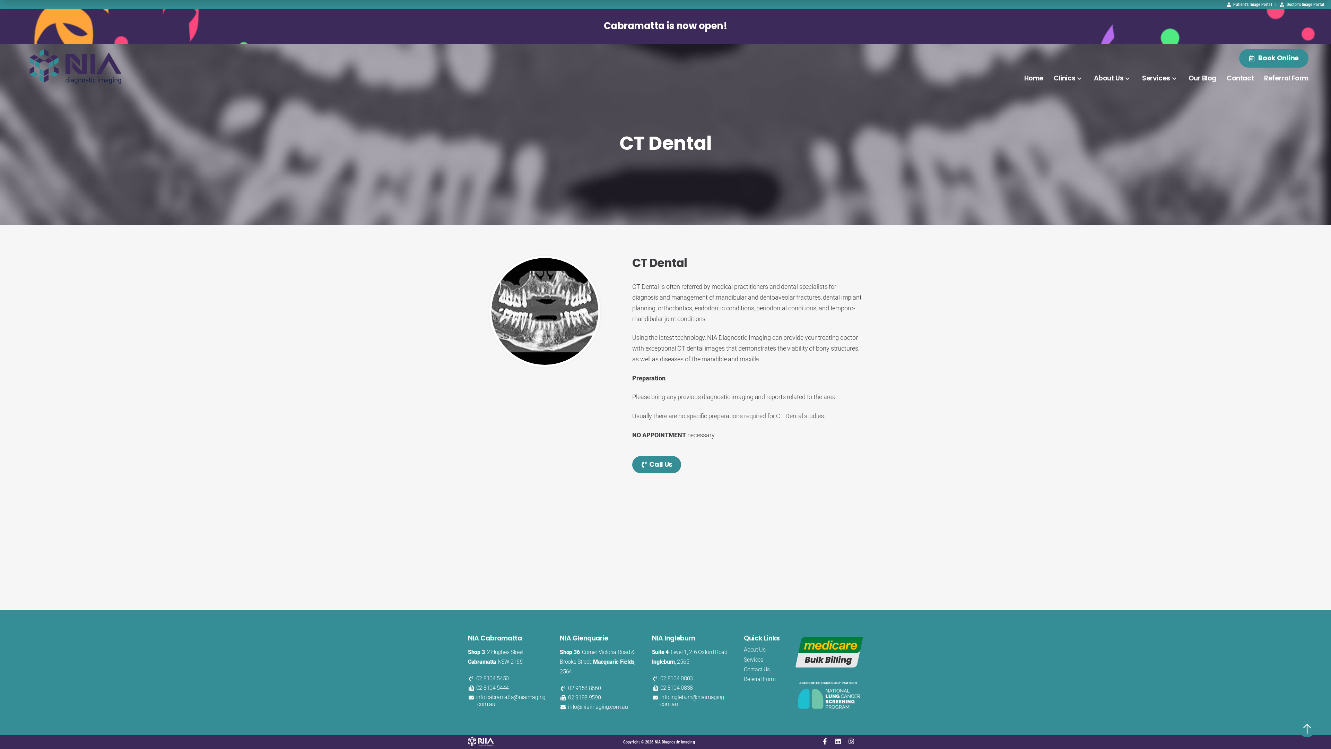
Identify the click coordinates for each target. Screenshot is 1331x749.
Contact (1240, 78)
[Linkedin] (838, 741)
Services (1156, 78)
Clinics (1064, 78)
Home (1033, 78)
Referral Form (1286, 78)
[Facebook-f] (825, 741)
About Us (1109, 78)
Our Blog (1202, 78)
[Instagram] (851, 741)
